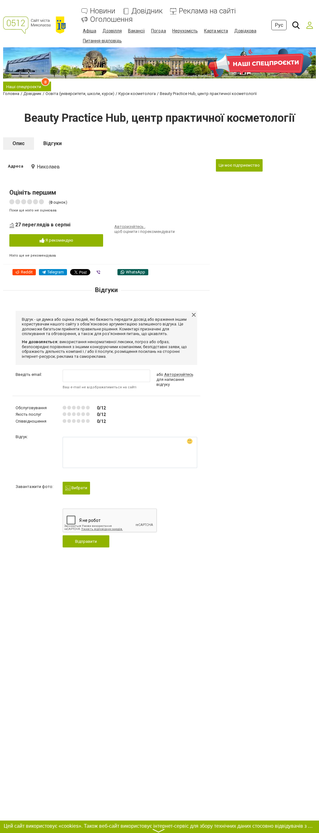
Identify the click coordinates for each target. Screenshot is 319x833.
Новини (102, 11)
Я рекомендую (59, 240)
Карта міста (216, 30)
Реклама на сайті (207, 11)
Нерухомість (185, 30)
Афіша (89, 30)
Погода (158, 30)
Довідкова (245, 30)
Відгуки (52, 143)
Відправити (86, 541)
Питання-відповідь (102, 40)
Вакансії (136, 30)
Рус (279, 25)
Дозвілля (112, 30)
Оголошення (111, 19)
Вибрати (78, 487)
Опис (18, 143)
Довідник (147, 11)
